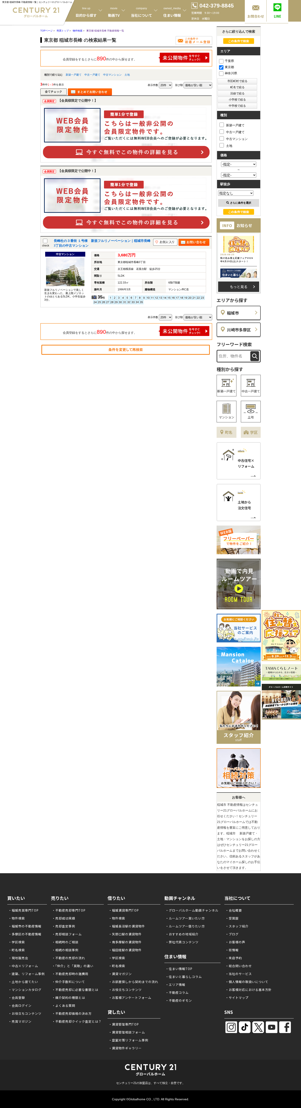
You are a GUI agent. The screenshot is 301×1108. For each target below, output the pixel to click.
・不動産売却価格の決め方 (72, 1013)
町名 (228, 432)
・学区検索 (16, 942)
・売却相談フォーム (67, 934)
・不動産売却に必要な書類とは (75, 989)
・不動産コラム (177, 992)
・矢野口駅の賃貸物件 (125, 934)
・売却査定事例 (63, 926)
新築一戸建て (74, 74)
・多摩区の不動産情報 (24, 934)
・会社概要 (233, 910)
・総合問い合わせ (238, 966)
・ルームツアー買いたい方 (185, 918)
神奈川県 (231, 73)
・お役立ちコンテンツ (24, 1013)
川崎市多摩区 (239, 329)
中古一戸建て (92, 74)
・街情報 (232, 950)
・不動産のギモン (178, 1000)
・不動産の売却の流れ (68, 958)
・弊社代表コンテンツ (182, 942)
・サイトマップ (237, 997)
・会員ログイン (20, 1005)
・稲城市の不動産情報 (24, 926)
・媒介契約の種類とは (68, 997)
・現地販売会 (18, 958)
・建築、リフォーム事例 (26, 974)
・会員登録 (16, 997)
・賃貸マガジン (120, 974)
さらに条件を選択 (240, 202)
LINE (277, 16)
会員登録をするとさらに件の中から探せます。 (100, 58)
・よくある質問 (63, 1005)
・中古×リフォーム (23, 966)
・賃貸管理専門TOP (124, 1024)
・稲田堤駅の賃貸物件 (125, 950)
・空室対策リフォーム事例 (128, 1040)
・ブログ (232, 934)
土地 (127, 74)
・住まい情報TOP (178, 968)
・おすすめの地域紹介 (182, 934)
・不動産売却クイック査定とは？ (77, 1021)
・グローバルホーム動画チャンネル (191, 910)
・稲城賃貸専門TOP (124, 910)
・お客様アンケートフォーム (130, 997)
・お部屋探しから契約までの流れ (133, 981)
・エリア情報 (175, 984)
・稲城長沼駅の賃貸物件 (127, 926)
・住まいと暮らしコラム (183, 976)
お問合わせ (255, 16)
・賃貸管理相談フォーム (127, 1032)
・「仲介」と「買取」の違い (72, 966)
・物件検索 (16, 918)
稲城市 (233, 313)
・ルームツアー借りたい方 (185, 926)
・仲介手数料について (68, 981)
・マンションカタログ (24, 989)
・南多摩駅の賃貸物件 (125, 942)
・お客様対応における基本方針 (248, 989)
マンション (226, 417)
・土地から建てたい (23, 981)
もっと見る (238, 286)
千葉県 (229, 61)
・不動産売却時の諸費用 (70, 974)
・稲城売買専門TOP (23, 910)
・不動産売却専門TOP (68, 910)
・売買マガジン (20, 1021)
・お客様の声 (235, 942)
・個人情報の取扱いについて (246, 981)
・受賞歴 (232, 918)
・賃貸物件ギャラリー (125, 1048)
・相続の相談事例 (65, 950)
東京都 (229, 67)
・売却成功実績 (63, 918)
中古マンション (112, 74)
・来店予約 (233, 958)
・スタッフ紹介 (237, 926)
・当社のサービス (238, 974)
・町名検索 (16, 950)
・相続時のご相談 (65, 942)
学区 (254, 432)
